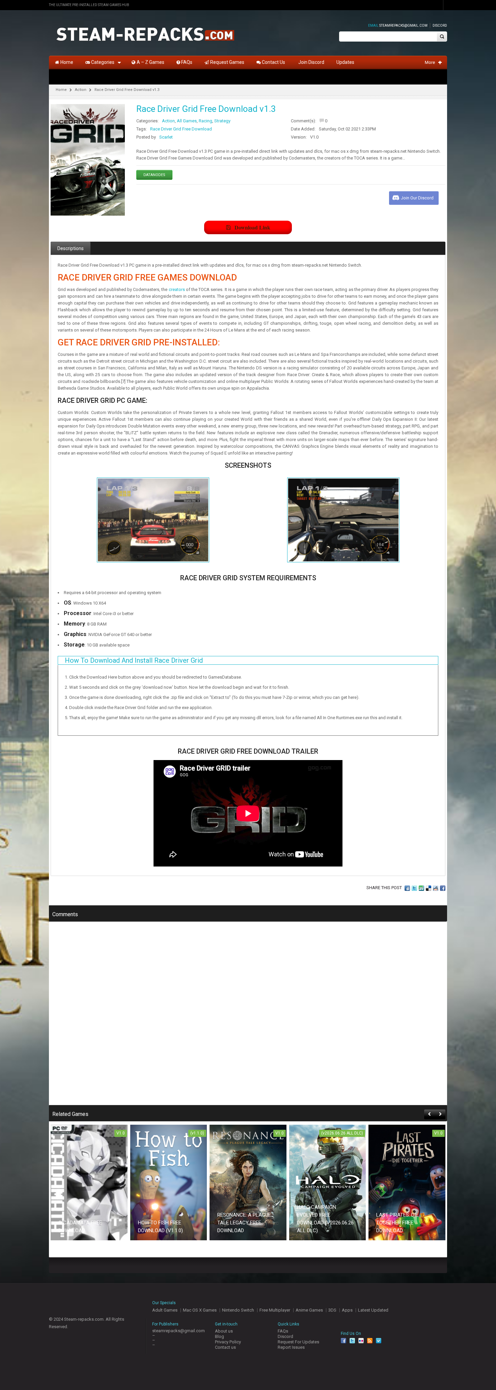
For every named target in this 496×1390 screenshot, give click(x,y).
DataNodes (154, 175)
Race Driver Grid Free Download (181, 128)
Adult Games (164, 1310)
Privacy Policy (228, 1341)
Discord (440, 25)
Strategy (222, 120)
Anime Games (309, 1310)
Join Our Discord (417, 197)
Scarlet (166, 137)
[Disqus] (248, 1017)
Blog (219, 1336)
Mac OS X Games (200, 1310)
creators (177, 289)
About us (224, 1331)
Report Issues (291, 1347)
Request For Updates (298, 1341)
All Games (187, 120)
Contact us (225, 1347)
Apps (347, 1310)
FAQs (283, 1331)
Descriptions (70, 248)
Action (80, 90)
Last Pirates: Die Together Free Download (397, 1223)
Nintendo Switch (238, 1310)
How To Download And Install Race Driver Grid (134, 660)
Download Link (252, 227)
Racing (205, 120)
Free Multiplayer (274, 1310)
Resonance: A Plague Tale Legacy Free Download (244, 1223)
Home (61, 90)
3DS (332, 1310)
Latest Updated (373, 1310)
